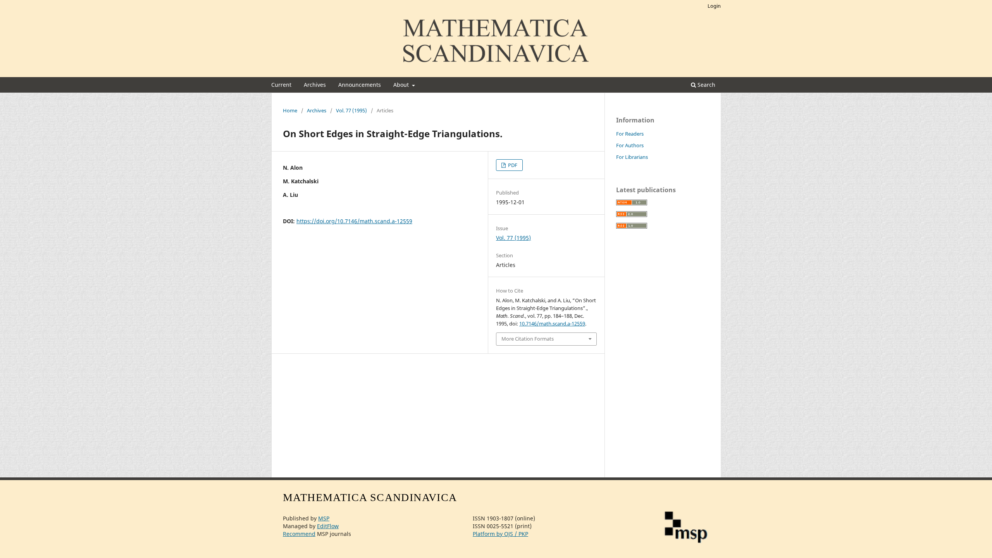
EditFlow (328, 526)
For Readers (630, 133)
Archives (315, 84)
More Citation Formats (527, 338)
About (401, 84)
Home (290, 110)
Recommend (299, 533)
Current (281, 84)
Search (705, 84)
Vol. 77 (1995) (351, 110)
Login (714, 5)
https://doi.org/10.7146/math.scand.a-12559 (354, 221)
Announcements (359, 84)
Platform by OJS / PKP (500, 533)
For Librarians (632, 156)
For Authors (630, 145)
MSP (323, 518)
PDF (512, 165)
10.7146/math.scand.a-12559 (552, 323)
